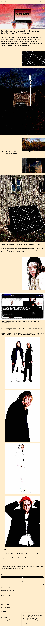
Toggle (3, 616)
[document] (22, 313)
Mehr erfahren (16, 614)
